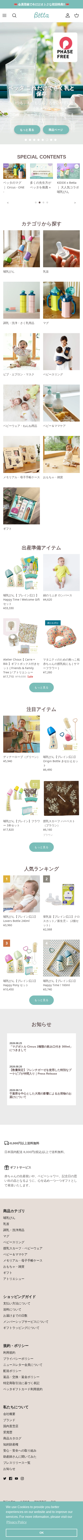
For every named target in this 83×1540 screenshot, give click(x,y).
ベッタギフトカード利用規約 (23, 1389)
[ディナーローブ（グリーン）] (21, 734)
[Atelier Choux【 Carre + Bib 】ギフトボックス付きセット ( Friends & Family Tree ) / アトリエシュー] (21, 636)
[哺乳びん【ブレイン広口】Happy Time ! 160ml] (61, 958)
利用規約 (9, 1352)
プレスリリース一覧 (16, 1463)
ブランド (9, 1420)
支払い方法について (16, 1303)
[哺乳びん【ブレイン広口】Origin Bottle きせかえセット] (61, 734)
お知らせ (42, 1024)
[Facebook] (10, 1478)
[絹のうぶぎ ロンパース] (61, 572)
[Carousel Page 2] (39, 202)
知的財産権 (10, 1444)
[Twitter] (4, 1478)
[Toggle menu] (6, 15)
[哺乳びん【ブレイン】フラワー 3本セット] (21, 798)
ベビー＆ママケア (15, 1254)
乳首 (6, 1224)
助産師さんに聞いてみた (19, 1456)
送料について (12, 1309)
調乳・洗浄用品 (13, 1230)
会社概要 (9, 1414)
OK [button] (41, 1532)
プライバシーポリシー (18, 1358)
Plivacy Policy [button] (16, 1522)
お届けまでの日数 (15, 1315)
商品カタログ (12, 1438)
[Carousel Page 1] (36, 202)
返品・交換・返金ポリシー (21, 1377)
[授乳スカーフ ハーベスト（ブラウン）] (61, 798)
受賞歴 (7, 1432)
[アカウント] (67, 15)
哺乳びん (9, 1218)
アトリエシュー (13, 1279)
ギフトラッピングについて (21, 1328)
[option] (41, 83)
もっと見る (27, 129)
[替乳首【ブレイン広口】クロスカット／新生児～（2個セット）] (61, 893)
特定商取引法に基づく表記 (21, 1383)
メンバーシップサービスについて (26, 1321)
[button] (27, 140)
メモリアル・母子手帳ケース (23, 1260)
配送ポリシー (12, 1371)
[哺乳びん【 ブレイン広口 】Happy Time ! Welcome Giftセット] (21, 572)
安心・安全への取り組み (19, 1450)
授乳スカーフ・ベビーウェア (23, 1248)
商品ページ (56, 129)
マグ (6, 1236)
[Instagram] (22, 1478)
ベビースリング (13, 1242)
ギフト (7, 1272)
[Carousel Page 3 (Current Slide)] (43, 202)
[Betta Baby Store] (41, 15)
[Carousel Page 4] (47, 202)
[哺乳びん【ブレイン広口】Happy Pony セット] (21, 958)
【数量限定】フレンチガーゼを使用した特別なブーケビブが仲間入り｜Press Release (40, 1071)
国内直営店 (10, 1426)
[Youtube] (16, 1478)
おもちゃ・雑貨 (13, 1266)
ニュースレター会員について (23, 1365)
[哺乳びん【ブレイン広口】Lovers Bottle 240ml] (21, 893)
